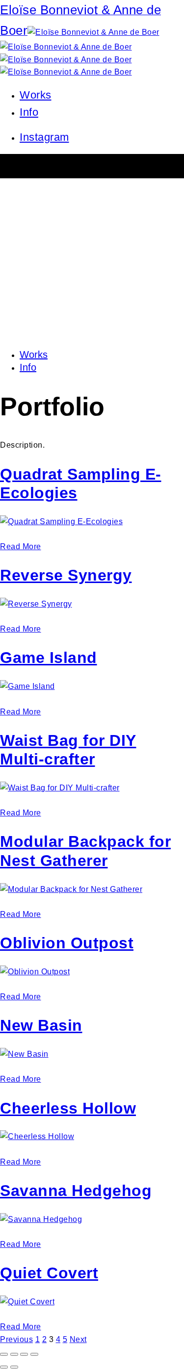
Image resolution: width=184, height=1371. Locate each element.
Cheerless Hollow (68, 1108)
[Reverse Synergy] (36, 604)
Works (36, 95)
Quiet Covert (49, 1273)
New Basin (41, 1025)
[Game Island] (27, 686)
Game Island (48, 657)
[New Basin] (24, 1054)
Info (29, 112)
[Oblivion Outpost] (35, 971)
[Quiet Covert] (27, 1301)
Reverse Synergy (66, 575)
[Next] (14, 1367)
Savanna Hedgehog (76, 1190)
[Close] (4, 1354)
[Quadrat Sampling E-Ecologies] (61, 521)
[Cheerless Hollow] (37, 1136)
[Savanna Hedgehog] (41, 1219)
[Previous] (4, 1367)
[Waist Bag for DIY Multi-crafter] (60, 788)
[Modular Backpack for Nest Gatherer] (71, 889)
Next (78, 1339)
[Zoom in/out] (34, 1354)
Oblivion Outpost (66, 943)
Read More (20, 546)
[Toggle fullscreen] (24, 1354)
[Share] (14, 1354)
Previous (16, 1339)
